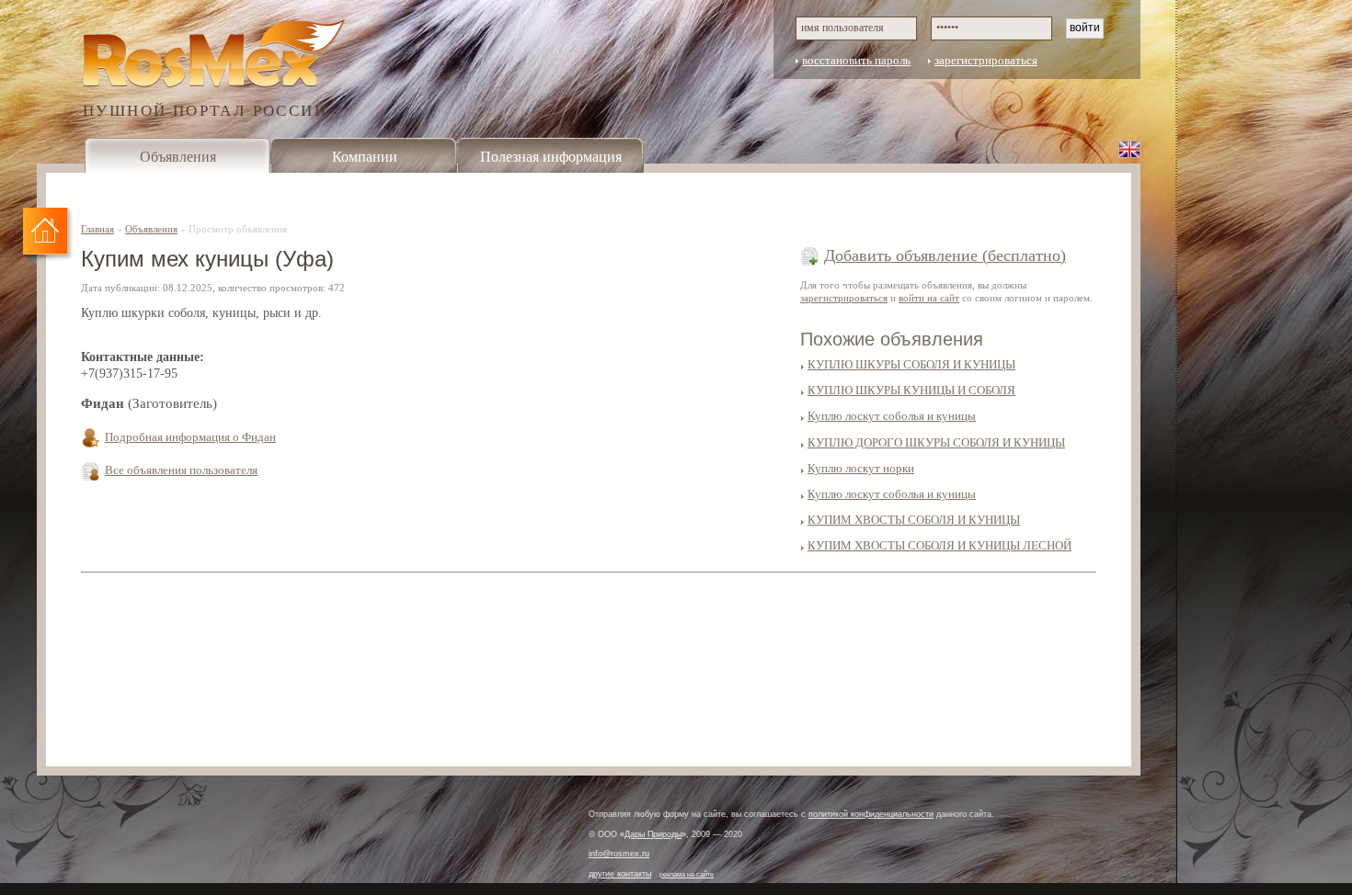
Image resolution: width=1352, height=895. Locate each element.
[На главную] (48, 237)
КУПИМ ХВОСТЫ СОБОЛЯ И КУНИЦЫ (914, 520)
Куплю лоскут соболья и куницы (892, 416)
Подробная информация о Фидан (190, 437)
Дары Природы (653, 834)
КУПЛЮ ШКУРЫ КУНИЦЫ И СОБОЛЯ (911, 390)
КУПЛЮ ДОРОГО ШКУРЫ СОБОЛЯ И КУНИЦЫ (936, 442)
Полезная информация (551, 156)
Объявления (178, 156)
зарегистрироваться (985, 60)
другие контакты (620, 873)
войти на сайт (929, 297)
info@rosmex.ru (619, 853)
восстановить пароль (856, 60)
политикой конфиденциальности (871, 814)
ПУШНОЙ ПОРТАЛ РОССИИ (205, 110)
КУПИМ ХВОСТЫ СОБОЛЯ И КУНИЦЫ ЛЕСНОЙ (939, 545)
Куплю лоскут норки (861, 468)
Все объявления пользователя (181, 470)
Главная (97, 228)
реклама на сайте (686, 874)
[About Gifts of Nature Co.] (1129, 148)
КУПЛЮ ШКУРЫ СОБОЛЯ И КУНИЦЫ (911, 364)
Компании (364, 156)
